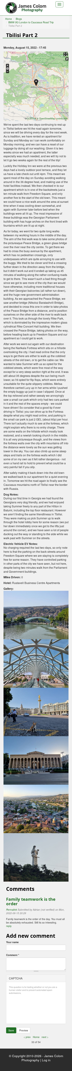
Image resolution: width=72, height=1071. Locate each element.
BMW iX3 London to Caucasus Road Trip (31, 22)
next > (45, 1037)
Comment (12, 955)
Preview (23, 1030)
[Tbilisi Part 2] (36, 615)
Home (8, 19)
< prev (27, 1037)
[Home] (26, 7)
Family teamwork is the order (30, 901)
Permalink (11, 909)
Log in (46, 1060)
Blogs (19, 19)
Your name (12, 942)
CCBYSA (31, 118)
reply (9, 926)
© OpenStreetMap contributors (52, 118)
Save (11, 1030)
